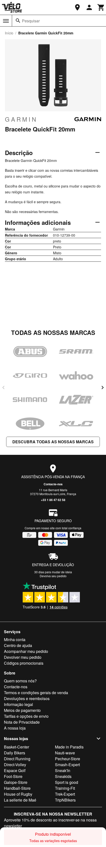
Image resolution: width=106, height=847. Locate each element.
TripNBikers (65, 800)
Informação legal (18, 704)
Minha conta (14, 639)
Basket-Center (16, 747)
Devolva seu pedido (53, 576)
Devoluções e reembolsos (27, 698)
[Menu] (6, 21)
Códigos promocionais (23, 663)
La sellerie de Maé (20, 800)
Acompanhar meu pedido (26, 651)
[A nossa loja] (77, 7)
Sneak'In (62, 770)
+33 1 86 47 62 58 (53, 500)
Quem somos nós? (20, 681)
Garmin (21, 119)
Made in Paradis (69, 747)
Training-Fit (65, 788)
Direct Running (17, 758)
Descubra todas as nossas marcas (53, 442)
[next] (102, 387)
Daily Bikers (14, 753)
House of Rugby (18, 794)
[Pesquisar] (18, 20)
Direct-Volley (15, 764)
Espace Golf (14, 770)
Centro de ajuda (18, 645)
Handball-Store (17, 788)
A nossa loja (15, 728)
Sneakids (63, 776)
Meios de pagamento (22, 710)
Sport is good (66, 782)
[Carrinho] (101, 7)
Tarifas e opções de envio (26, 716)
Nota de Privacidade (22, 722)
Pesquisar (31, 21)
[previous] (3, 387)
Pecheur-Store (67, 758)
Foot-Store (13, 776)
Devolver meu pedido (22, 657)
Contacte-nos (53, 484)
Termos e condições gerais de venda (36, 692)
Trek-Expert (65, 794)
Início (9, 32)
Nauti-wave (65, 753)
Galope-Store (15, 782)
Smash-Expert (67, 764)
